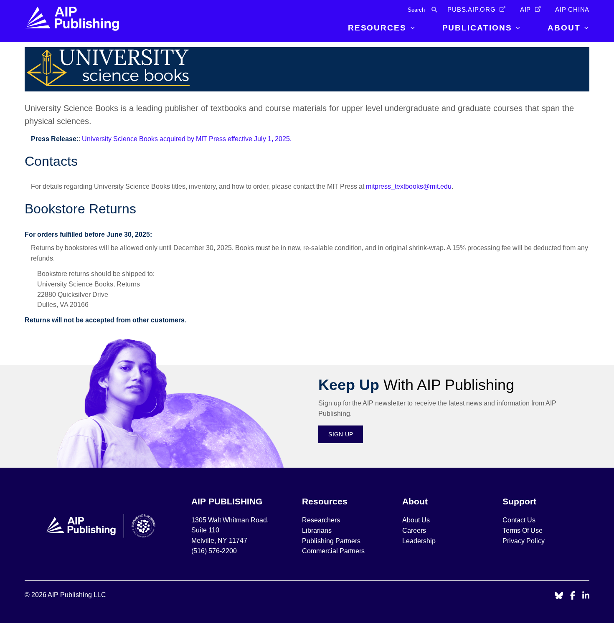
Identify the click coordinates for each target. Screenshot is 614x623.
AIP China (572, 9)
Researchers (321, 520)
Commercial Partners (333, 551)
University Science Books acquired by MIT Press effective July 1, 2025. (187, 138)
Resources (377, 27)
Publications (477, 27)
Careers (415, 530)
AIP (525, 9)
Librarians (317, 530)
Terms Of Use (522, 530)
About (564, 27)
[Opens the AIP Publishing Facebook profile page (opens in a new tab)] (573, 596)
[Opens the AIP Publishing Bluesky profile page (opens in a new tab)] (559, 596)
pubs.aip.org (471, 9)
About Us (416, 520)
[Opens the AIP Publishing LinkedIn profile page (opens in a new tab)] (586, 596)
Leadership (419, 540)
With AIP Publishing (416, 384)
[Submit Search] (434, 9)
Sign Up (340, 434)
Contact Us (518, 520)
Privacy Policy (523, 540)
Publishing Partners (331, 540)
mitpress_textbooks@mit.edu (409, 186)
